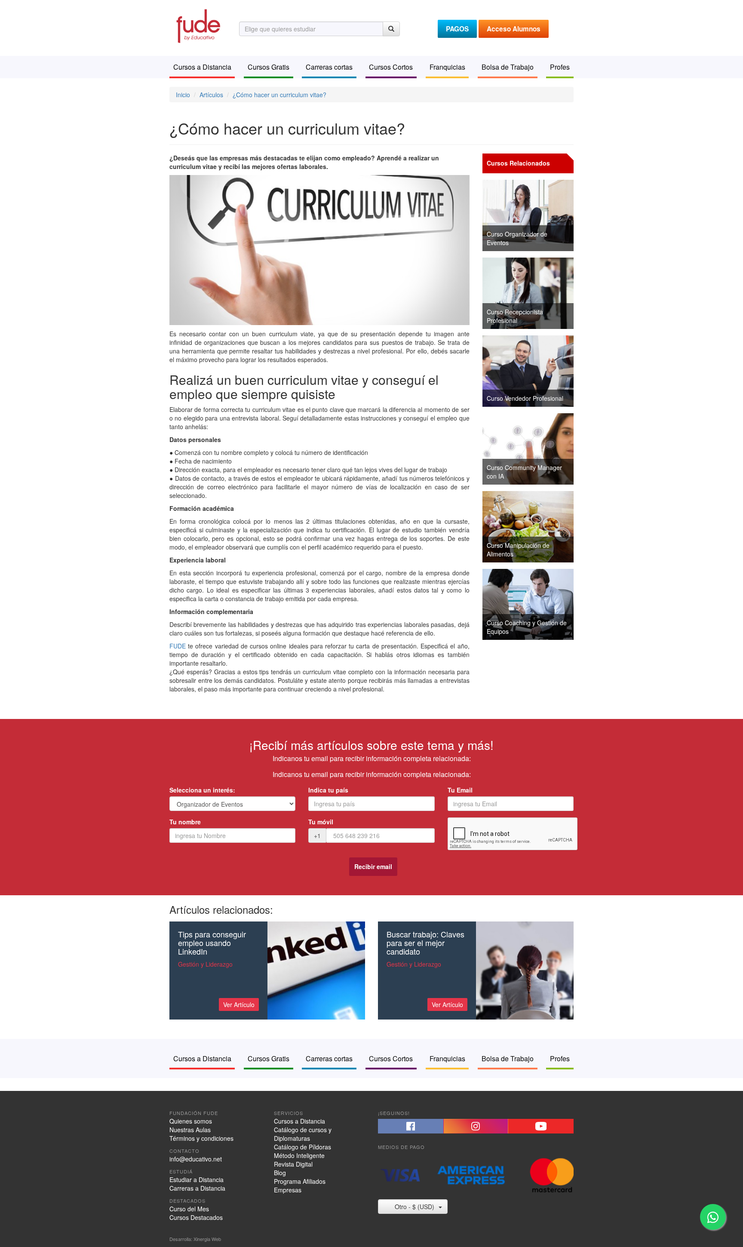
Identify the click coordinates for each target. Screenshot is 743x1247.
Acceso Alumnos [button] (513, 29)
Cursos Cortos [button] (391, 67)
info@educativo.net (195, 1159)
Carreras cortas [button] (329, 67)
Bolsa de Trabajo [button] (508, 67)
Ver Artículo (239, 1004)
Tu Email (460, 790)
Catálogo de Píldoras (302, 1147)
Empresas (287, 1190)
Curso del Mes (189, 1208)
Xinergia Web (207, 1238)
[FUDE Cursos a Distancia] (198, 25)
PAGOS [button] (457, 29)
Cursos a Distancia (299, 1121)
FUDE (177, 646)
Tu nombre (185, 821)
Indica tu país (328, 790)
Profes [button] (560, 67)
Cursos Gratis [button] (268, 67)
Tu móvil (320, 821)
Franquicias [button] (447, 67)
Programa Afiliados (299, 1181)
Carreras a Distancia (197, 1188)
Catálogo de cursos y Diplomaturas (303, 1134)
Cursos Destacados (196, 1217)
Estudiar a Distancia (196, 1179)
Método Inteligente (299, 1155)
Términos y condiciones (201, 1138)
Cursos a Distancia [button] (202, 67)
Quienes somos (190, 1121)
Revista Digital (293, 1164)
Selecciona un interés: (202, 790)
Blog (280, 1172)
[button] (410, 1126)
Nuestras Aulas (190, 1129)
